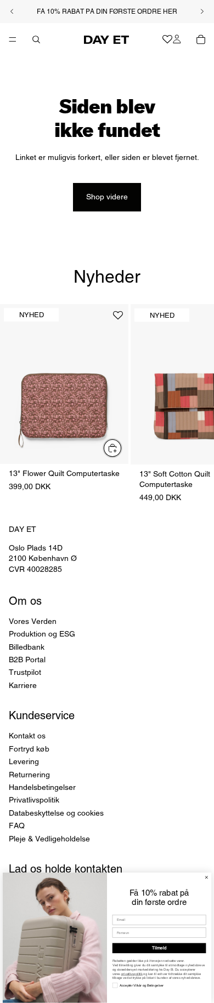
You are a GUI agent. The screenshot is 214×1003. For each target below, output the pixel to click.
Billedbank (26, 646)
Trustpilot (25, 672)
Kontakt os (27, 735)
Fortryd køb (29, 748)
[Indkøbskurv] (201, 39)
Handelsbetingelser (42, 787)
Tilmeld (159, 947)
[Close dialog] (206, 877)
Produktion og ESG (42, 633)
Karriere (23, 684)
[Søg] (36, 39)
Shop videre (107, 196)
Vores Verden (33, 620)
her (170, 11)
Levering (24, 761)
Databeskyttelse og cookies (56, 812)
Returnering (29, 774)
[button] (118, 320)
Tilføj (121, 447)
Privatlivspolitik (34, 799)
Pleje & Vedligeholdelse (49, 838)
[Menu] (12, 39)
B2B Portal (27, 659)
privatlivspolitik (132, 974)
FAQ (17, 825)
